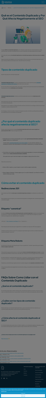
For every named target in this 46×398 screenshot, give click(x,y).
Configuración (23, 393)
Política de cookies (3, 391)
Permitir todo (23, 396)
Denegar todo (23, 394)
